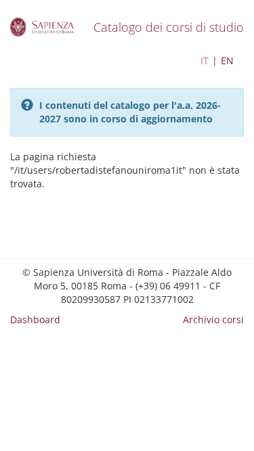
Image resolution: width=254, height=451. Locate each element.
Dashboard (35, 319)
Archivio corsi (213, 319)
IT (204, 60)
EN (227, 60)
